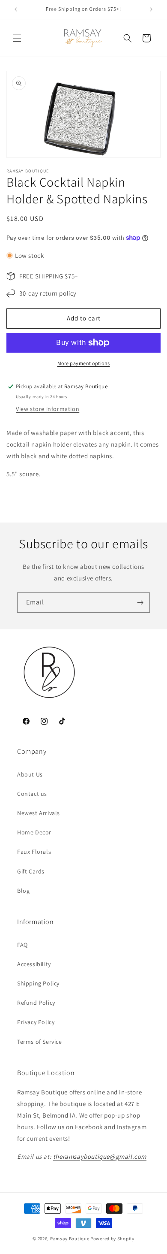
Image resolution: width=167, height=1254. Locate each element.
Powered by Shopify (112, 1239)
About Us (30, 774)
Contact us (32, 794)
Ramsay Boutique (69, 1239)
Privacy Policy (35, 1022)
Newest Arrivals (38, 813)
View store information (47, 409)
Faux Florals (34, 851)
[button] (17, 38)
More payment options (83, 363)
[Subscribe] (140, 602)
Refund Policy (36, 1002)
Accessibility (34, 964)
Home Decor (34, 832)
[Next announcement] (151, 9)
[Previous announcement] (15, 9)
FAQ (22, 945)
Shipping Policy (38, 983)
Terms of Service (39, 1042)
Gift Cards (31, 871)
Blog (23, 890)
